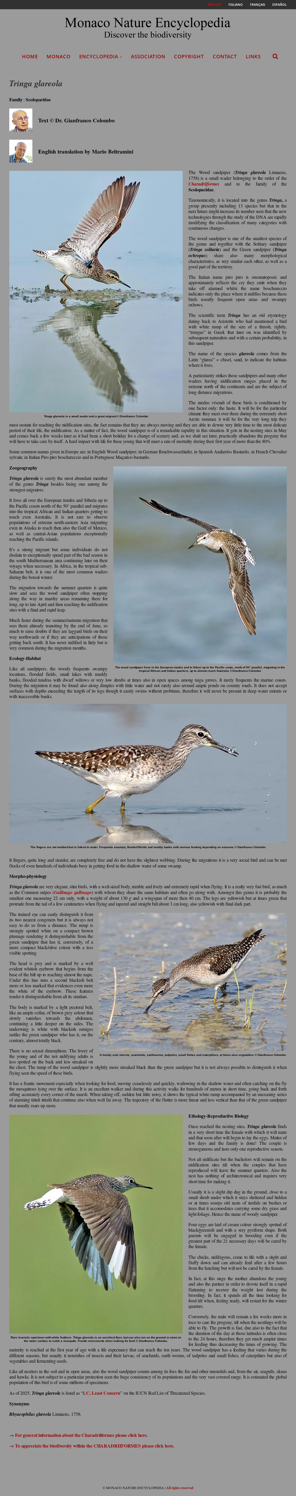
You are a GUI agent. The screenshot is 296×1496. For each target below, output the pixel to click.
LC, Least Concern (101, 1393)
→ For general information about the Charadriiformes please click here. (78, 1435)
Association (148, 56)
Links (253, 56)
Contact (225, 56)
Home (30, 56)
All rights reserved (179, 1487)
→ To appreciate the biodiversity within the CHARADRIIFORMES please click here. (91, 1445)
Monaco (59, 56)
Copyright (189, 56)
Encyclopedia (98, 56)
